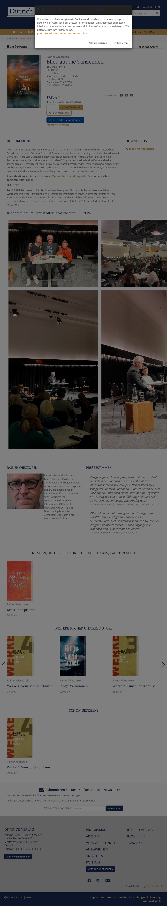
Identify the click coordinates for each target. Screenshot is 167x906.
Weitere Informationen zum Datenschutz (63, 33)
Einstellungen (120, 42)
